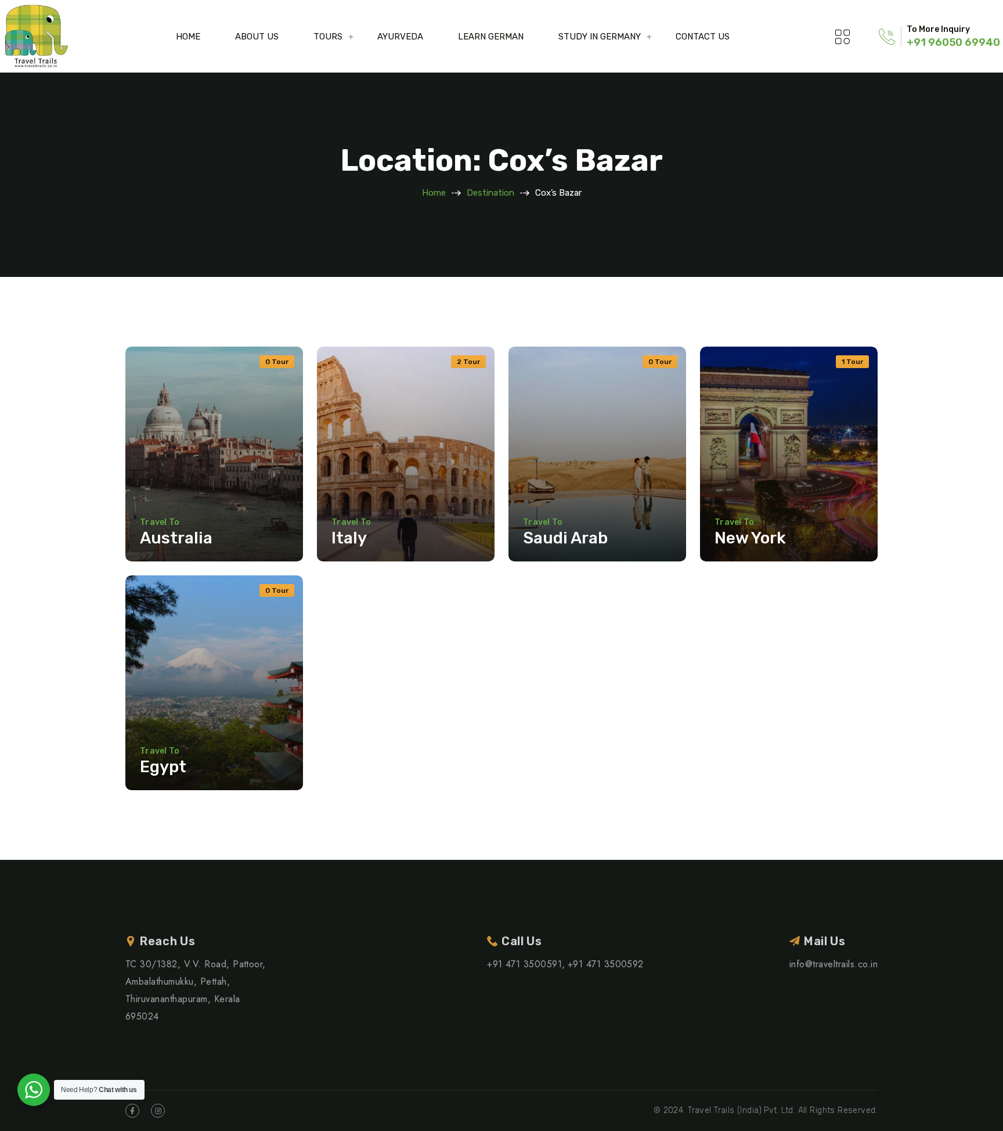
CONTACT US (703, 36)
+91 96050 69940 (953, 42)
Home (434, 193)
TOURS (327, 36)
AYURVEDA (400, 36)
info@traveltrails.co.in (833, 964)
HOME (188, 36)
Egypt (163, 766)
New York (750, 538)
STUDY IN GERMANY (599, 36)
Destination (490, 193)
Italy (349, 538)
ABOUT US (257, 36)
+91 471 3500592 (606, 964)
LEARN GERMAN (491, 36)
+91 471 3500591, (526, 964)
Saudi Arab (565, 538)
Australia (176, 538)
